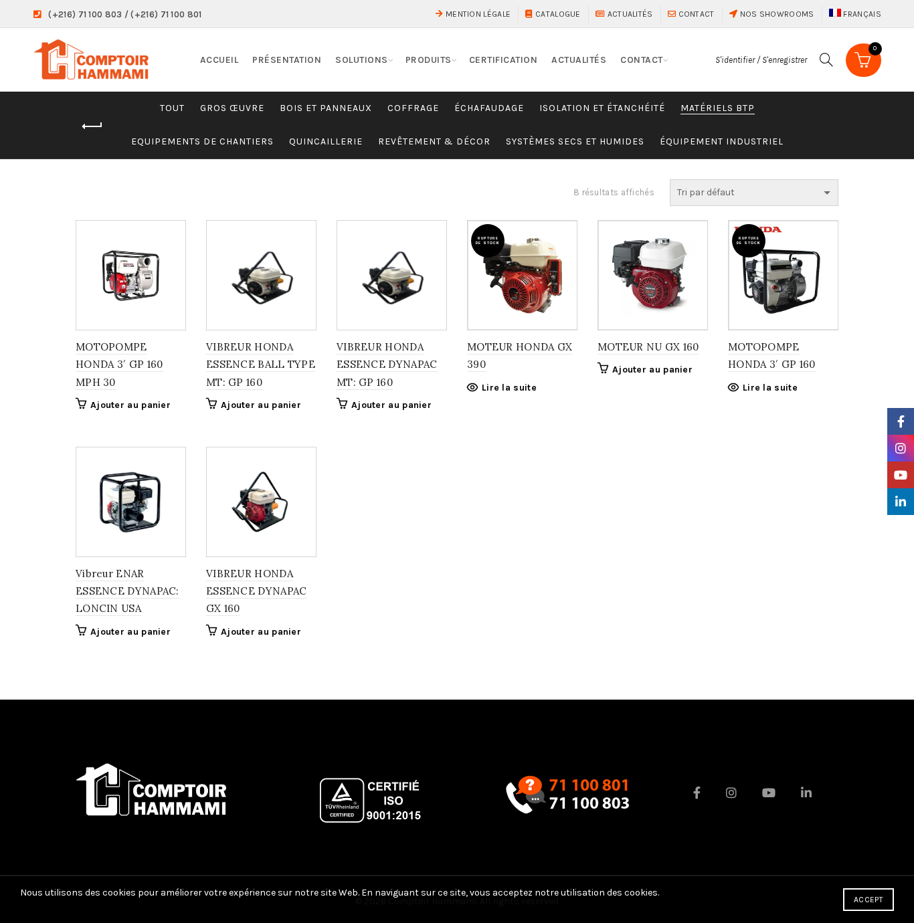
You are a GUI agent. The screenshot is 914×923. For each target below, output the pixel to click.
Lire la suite (509, 387)
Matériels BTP (717, 108)
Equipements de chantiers (202, 141)
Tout (172, 108)
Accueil (219, 60)
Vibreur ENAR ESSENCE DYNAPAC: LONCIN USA (127, 591)
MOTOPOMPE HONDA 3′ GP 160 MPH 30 (119, 364)
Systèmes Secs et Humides (575, 141)
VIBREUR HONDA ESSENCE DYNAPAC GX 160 (256, 591)
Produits (428, 60)
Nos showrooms (775, 14)
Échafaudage (489, 108)
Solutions (361, 60)
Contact (695, 14)
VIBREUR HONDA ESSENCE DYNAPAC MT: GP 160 (387, 364)
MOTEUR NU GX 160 (648, 346)
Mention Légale (477, 14)
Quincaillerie (326, 141)
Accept (868, 899)
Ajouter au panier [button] (130, 405)
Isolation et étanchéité (602, 108)
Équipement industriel (722, 141)
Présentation (286, 60)
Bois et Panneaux (326, 108)
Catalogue (556, 14)
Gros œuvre (232, 108)
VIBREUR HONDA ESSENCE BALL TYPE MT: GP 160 (260, 364)
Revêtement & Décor (434, 141)
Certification (503, 60)
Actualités (628, 14)
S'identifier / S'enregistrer (761, 60)
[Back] (92, 126)
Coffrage (413, 108)
